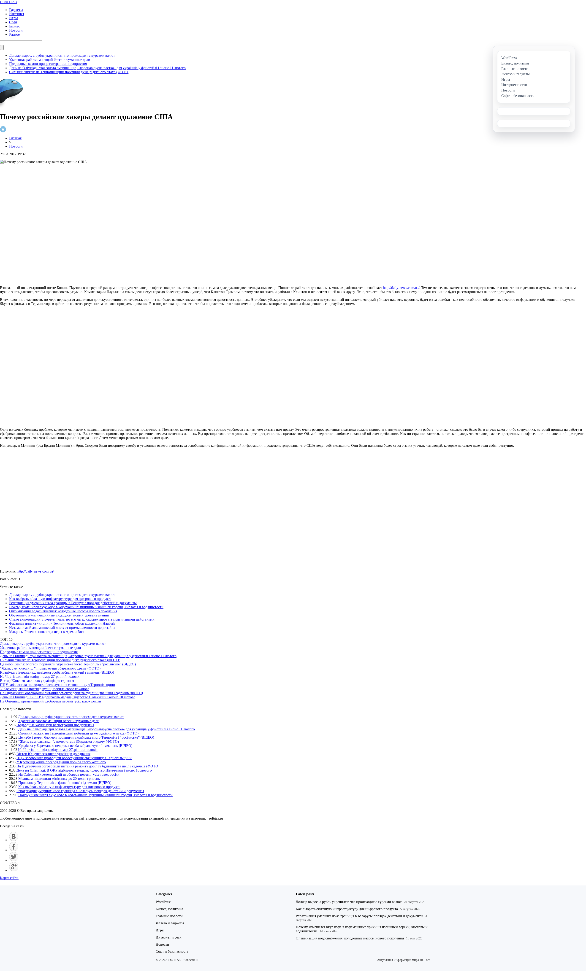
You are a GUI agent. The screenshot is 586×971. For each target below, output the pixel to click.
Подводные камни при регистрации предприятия (48, 64)
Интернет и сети (169, 937)
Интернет (16, 14)
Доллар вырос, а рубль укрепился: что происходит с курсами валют (62, 55)
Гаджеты (16, 10)
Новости (16, 30)
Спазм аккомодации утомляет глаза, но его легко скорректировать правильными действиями (82, 619)
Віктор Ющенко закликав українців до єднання (37, 681)
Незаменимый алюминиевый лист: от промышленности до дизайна (62, 627)
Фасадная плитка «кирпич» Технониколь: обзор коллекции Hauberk (62, 623)
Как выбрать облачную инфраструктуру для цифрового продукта (60, 599)
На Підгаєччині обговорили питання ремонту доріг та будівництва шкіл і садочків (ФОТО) (71, 693)
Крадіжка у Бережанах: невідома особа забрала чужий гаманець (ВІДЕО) (57, 672)
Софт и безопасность (172, 951)
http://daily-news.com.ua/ (401, 288)
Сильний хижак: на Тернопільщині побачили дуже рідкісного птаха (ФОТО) (69, 72)
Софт (13, 22)
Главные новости (169, 916)
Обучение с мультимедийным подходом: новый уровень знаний (59, 615)
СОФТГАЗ (8, 2)
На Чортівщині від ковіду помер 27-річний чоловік (39, 676)
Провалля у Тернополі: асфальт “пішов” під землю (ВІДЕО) (64, 783)
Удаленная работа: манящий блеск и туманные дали (49, 60)
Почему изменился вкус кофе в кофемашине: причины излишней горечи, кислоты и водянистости (86, 607)
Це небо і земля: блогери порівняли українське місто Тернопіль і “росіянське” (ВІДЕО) (68, 664)
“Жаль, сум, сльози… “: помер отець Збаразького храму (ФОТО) (50, 668)
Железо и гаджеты (170, 923)
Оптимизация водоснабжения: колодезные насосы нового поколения (63, 611)
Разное (14, 34)
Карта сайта (9, 878)
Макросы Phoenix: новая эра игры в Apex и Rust (46, 632)
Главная (15, 138)
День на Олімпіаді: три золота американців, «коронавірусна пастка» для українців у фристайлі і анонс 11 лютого (97, 68)
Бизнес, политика (169, 909)
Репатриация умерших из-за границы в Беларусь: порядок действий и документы (73, 603)
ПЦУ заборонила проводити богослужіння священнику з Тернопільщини (57, 685)
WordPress (163, 902)
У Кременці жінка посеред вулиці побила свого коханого (44, 689)
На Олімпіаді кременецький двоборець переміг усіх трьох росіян (50, 701)
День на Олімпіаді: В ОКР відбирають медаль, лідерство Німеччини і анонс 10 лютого (67, 697)
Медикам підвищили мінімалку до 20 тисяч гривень (59, 778)
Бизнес (14, 26)
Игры (13, 18)
